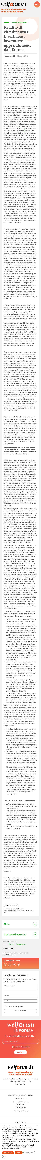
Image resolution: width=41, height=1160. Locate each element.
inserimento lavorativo (10, 910)
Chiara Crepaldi (9, 56)
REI (5, 912)
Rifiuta (18, 1152)
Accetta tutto (8, 1152)
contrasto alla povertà (10, 909)
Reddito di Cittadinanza (25, 910)
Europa (20, 909)
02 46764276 (21, 1107)
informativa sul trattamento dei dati (25, 1133)
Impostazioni (29, 1152)
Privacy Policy (19, 1006)
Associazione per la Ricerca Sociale (20, 1095)
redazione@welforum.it (20, 1111)
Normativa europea (11, 905)
